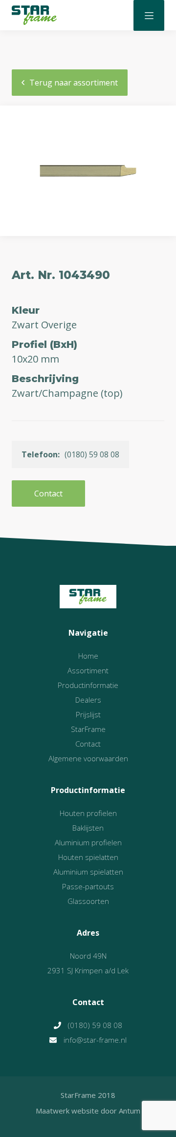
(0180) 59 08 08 (95, 1025)
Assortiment (88, 670)
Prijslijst (88, 714)
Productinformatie (88, 685)
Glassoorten (88, 901)
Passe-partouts (88, 886)
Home (88, 656)
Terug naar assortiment (73, 82)
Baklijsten (88, 828)
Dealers (88, 700)
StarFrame (88, 729)
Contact (48, 493)
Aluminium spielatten (88, 872)
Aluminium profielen (88, 842)
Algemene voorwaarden (88, 758)
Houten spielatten (88, 857)
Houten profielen (88, 813)
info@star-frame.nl (95, 1040)
